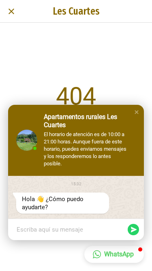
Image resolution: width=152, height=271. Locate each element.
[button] (137, 112)
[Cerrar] (11, 11)
